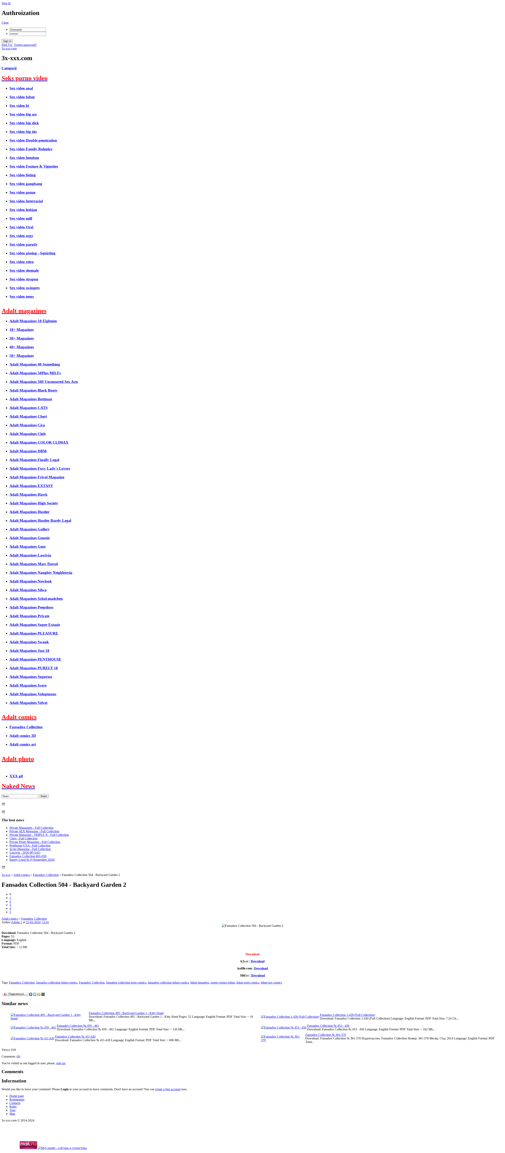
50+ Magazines (21, 356)
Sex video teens (21, 296)
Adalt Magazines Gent (27, 546)
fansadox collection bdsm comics (56, 982)
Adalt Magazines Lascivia (30, 555)
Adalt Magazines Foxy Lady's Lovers (39, 468)
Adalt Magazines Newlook (30, 581)
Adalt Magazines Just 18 (29, 651)
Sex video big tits (23, 132)
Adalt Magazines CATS (28, 408)
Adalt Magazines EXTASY (31, 486)
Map (12, 1113)
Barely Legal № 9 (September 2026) (32, 859)
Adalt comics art (22, 744)
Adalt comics (10, 918)
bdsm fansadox (199, 982)
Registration (16, 1099)
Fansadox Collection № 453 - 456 (328, 1025)
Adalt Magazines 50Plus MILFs (35, 373)
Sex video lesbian (23, 210)
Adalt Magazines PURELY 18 (33, 668)
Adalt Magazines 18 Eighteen (33, 321)
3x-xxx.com (9, 48)
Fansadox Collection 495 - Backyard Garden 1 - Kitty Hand (126, 1013)
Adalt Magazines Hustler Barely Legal (40, 520)
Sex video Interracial (26, 201)
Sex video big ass (23, 114)
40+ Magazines (21, 347)
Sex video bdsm (22, 97)
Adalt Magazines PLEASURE (33, 633)
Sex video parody (23, 244)
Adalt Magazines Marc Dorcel (33, 564)
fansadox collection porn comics (126, 982)
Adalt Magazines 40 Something (34, 364)
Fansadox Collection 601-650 (27, 856)
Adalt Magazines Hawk (28, 494)
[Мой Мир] (43, 994)
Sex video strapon (23, 279)
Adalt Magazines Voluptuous (32, 694)
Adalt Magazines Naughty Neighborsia (40, 572)
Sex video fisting (22, 175)
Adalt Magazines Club (27, 434)
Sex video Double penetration (33, 140)
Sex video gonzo (22, 192)
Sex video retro (21, 262)
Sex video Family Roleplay (31, 149)
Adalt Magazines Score (28, 685)
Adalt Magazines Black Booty (33, 390)
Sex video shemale (24, 270)
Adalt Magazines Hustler (29, 512)
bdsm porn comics (248, 982)
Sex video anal (21, 88)
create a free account (167, 1089)
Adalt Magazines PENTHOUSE (35, 659)
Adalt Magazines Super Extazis (34, 625)
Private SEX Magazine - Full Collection (34, 831)
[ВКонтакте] (31, 994)
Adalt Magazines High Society (33, 503)
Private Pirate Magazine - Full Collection (34, 842)
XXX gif (16, 776)
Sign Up (7, 45)
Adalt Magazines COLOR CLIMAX (38, 442)
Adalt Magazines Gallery (29, 529)
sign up (60, 1063)
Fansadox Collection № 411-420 (75, 1036)
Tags (12, 1110)
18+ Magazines (21, 330)
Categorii (9, 68)
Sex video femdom (24, 158)
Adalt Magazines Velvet (28, 703)
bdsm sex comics (271, 982)
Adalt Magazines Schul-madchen (36, 599)
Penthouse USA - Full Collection (29, 845)
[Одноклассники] (39, 994)
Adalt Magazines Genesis (29, 538)
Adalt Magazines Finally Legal (34, 460)
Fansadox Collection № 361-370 (325, 1034)
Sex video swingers (24, 288)
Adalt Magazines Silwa (28, 590)
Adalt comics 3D (22, 736)
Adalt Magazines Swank (29, 642)
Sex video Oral (21, 227)
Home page (16, 1096)
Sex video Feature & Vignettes (33, 166)
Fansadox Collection (26, 727)
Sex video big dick (24, 123)
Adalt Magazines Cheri (28, 416)
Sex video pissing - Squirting (32, 253)
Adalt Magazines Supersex (30, 677)
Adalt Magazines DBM (28, 451)
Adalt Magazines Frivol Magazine (36, 477)
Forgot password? (25, 45)
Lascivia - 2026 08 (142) (24, 852)
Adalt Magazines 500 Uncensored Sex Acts (43, 382)
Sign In (6, 3)
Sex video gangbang (25, 184)
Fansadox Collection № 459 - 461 (78, 1025)
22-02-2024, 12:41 (37, 922)
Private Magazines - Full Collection (31, 827)
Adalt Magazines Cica (27, 425)
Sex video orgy (21, 236)
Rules (13, 1106)
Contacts (14, 1103)
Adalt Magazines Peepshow (31, 607)
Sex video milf (20, 218)
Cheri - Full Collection (23, 838)
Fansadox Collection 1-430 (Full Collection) (347, 1015)
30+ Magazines (21, 338)
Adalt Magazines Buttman (30, 399)
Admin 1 (16, 922)
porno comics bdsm (223, 982)
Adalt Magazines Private (29, 616)
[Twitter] (35, 994)
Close (5, 22)
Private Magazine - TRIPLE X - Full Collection (39, 835)
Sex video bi (19, 106)
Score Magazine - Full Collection (30, 849)
